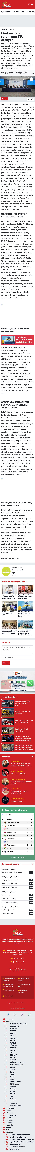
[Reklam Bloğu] (17, 682)
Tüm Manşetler (9, 990)
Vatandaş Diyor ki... (18, 799)
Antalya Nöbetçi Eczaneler (9, 979)
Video (8, 1110)
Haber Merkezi (17, 570)
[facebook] (8, 1014)
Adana (12, 1091)
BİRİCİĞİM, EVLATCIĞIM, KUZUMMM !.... (19, 792)
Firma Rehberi (11, 1115)
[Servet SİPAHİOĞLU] (5, 782)
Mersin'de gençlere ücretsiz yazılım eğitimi (8, 613)
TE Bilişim (22, 1008)
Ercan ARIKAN (15, 761)
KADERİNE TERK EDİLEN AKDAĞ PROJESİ (21, 783)
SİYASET (13, 1031)
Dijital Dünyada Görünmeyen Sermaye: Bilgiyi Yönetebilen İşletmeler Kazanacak (21, 765)
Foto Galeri (10, 1108)
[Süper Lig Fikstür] (32, 864)
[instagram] (22, 1014)
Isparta (12, 1098)
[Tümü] (32, 757)
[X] (14, 969)
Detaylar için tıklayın (17, 857)
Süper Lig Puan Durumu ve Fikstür (22, 1142)
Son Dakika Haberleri (22, 991)
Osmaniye (13, 1103)
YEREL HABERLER (16, 1065)
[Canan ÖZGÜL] (5, 791)
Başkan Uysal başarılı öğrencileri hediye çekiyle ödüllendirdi (8, 596)
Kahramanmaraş (16, 1106)
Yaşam (12, 1077)
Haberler (4, 29)
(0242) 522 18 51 (19, 958)
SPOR (12, 1036)
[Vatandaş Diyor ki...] (5, 800)
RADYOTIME (14, 1026)
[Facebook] (10, 969)
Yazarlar (9, 1113)
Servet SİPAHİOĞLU (18, 779)
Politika (12, 1074)
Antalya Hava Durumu (23, 979)
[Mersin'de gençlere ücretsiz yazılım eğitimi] (9, 606)
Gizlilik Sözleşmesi (22, 1003)
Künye (9, 1003)
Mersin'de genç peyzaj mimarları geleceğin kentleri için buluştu (9, 631)
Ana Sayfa (10, 1019)
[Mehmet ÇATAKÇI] (5, 772)
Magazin (13, 1086)
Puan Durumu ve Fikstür (24, 985)
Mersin (12, 1101)
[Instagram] (17, 969)
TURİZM (13, 1043)
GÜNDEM (13, 1028)
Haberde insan (15, 1081)
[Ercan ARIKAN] (5, 763)
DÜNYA (12, 1069)
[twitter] (15, 1014)
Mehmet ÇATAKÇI (17, 771)
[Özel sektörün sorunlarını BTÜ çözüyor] (17, 86)
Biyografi (10, 1122)
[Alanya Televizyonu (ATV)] (6, 4)
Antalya (13, 1089)
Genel (12, 1072)
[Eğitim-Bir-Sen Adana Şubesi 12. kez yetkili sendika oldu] (25, 589)
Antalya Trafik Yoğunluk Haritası (8, 985)
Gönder (5, 663)
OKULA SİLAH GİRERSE (18, 774)
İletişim (14, 1003)
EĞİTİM (11, 29)
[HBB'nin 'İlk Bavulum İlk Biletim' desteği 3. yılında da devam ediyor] (25, 606)
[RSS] (24, 969)
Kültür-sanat (15, 1084)
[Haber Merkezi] (6, 571)
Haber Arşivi (9, 996)
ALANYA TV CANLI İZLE (13, 11)
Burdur (12, 1093)
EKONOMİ (13, 1038)
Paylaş (5, 99)
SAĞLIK (12, 1067)
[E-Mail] (13, 574)
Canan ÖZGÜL (16, 788)
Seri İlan (9, 1118)
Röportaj (9, 1120)
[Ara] (29, 4)
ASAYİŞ (12, 1033)
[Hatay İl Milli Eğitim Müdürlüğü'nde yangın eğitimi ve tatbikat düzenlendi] (25, 624)
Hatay (12, 1096)
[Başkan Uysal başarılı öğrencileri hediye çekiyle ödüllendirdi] (9, 589)
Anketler (9, 1125)
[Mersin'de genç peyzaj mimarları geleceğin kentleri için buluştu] (9, 624)
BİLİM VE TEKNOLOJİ (17, 1062)
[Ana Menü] (32, 4)
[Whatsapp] (20, 969)
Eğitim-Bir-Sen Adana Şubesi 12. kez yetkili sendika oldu (25, 596)
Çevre (12, 1079)
